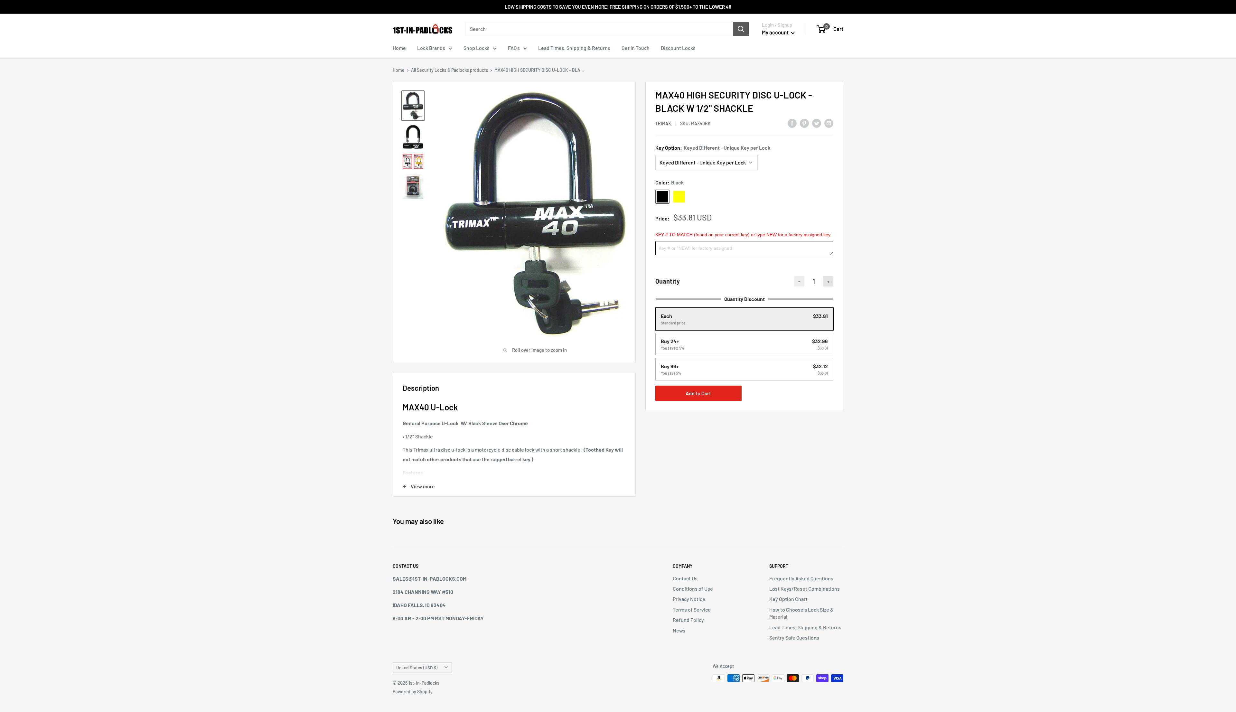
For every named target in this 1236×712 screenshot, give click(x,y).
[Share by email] (828, 123)
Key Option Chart (788, 599)
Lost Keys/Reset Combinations (804, 589)
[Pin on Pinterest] (804, 123)
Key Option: (712, 148)
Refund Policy (688, 620)
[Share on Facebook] (792, 123)
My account (776, 32)
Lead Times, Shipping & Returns (574, 48)
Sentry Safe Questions (794, 637)
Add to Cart (698, 393)
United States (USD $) (416, 667)
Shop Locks (477, 48)
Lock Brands (431, 48)
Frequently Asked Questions (801, 578)
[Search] (741, 29)
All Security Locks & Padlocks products (449, 70)
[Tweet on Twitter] (816, 123)
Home (399, 48)
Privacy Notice (689, 599)
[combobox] (599, 29)
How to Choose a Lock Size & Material (801, 613)
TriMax (663, 123)
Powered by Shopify (413, 691)
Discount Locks (678, 48)
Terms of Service (692, 609)
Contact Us (685, 578)
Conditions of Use (693, 589)
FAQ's (514, 48)
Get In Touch (636, 48)
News (679, 630)
